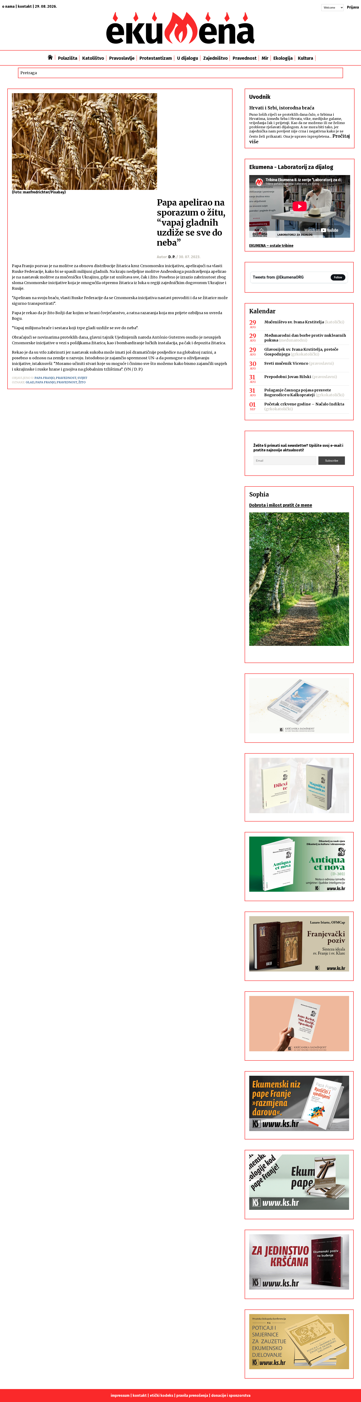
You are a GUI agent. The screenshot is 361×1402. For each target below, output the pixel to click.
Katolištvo (93, 58)
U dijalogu (187, 58)
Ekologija (283, 58)
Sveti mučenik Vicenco (286, 363)
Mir (265, 58)
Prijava (353, 7)
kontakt (25, 6)
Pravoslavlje (122, 58)
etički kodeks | (163, 1395)
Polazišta (67, 58)
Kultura (305, 58)
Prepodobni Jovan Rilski (287, 376)
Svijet (82, 378)
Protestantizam (156, 58)
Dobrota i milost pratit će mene (280, 505)
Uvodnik (259, 97)
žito (82, 382)
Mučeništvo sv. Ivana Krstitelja (294, 322)
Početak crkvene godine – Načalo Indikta (304, 404)
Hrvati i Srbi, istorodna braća (281, 108)
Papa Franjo (44, 378)
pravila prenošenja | (193, 1395)
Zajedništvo (215, 58)
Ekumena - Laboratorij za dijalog (291, 167)
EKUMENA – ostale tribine (271, 245)
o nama (8, 6)
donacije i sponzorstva (230, 1395)
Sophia (259, 494)
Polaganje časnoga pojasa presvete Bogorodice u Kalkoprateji (297, 392)
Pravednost (245, 58)
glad (30, 382)
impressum (120, 1395)
